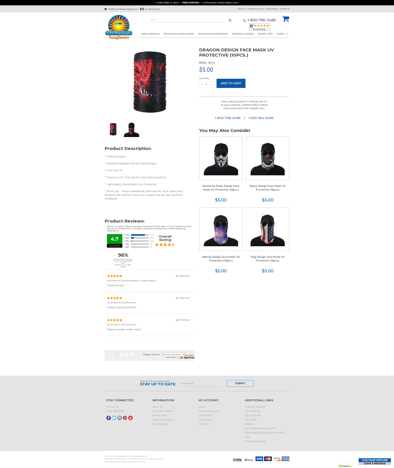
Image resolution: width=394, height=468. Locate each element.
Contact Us (284, 9)
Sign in (241, 9)
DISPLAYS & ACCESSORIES (213, 33)
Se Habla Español (152, 9)
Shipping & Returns (163, 419)
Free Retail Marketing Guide (260, 428)
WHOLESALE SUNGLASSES (178, 33)
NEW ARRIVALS (151, 33)
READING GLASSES (243, 33)
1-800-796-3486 (228, 118)
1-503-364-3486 (261, 118)
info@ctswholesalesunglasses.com (123, 9)
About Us (158, 406)
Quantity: (204, 78)
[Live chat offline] (375, 461)
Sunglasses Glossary (255, 441)
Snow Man (250, 419)
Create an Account (256, 9)
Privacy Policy (160, 415)
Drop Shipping (160, 424)
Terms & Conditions (163, 411)
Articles (249, 424)
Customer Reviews (255, 406)
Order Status (205, 415)
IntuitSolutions (138, 461)
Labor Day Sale (253, 415)
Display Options (151, 354)
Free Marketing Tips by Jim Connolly (264, 432)
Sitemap (108, 459)
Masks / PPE (265, 33)
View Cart (204, 424)
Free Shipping (252, 411)
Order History (272, 9)
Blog (247, 437)
